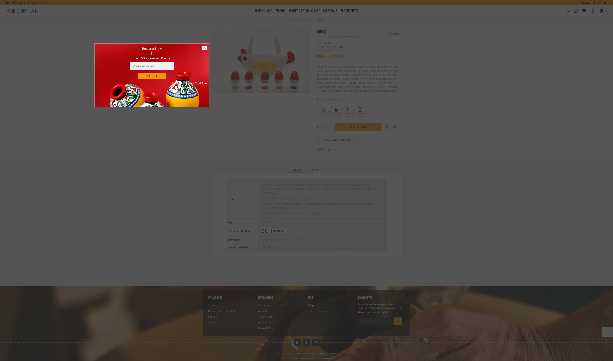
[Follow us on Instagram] (316, 342)
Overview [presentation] (297, 169)
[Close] (204, 48)
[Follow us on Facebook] (306, 342)
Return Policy (265, 328)
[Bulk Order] (591, 11)
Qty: (319, 126)
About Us (263, 311)
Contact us (264, 305)
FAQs (311, 305)
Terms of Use (265, 316)
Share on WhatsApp (349, 150)
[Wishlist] (582, 11)
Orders (212, 305)
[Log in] (574, 11)
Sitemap (212, 316)
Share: (321, 149)
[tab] (297, 170)
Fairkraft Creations (331, 50)
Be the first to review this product (345, 36)
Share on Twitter (329, 150)
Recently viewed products (222, 311)
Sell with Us (214, 322)
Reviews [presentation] (317, 169)
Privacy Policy (266, 322)
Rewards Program (318, 311)
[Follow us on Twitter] (297, 342)
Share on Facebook (336, 150)
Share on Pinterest (342, 150)
